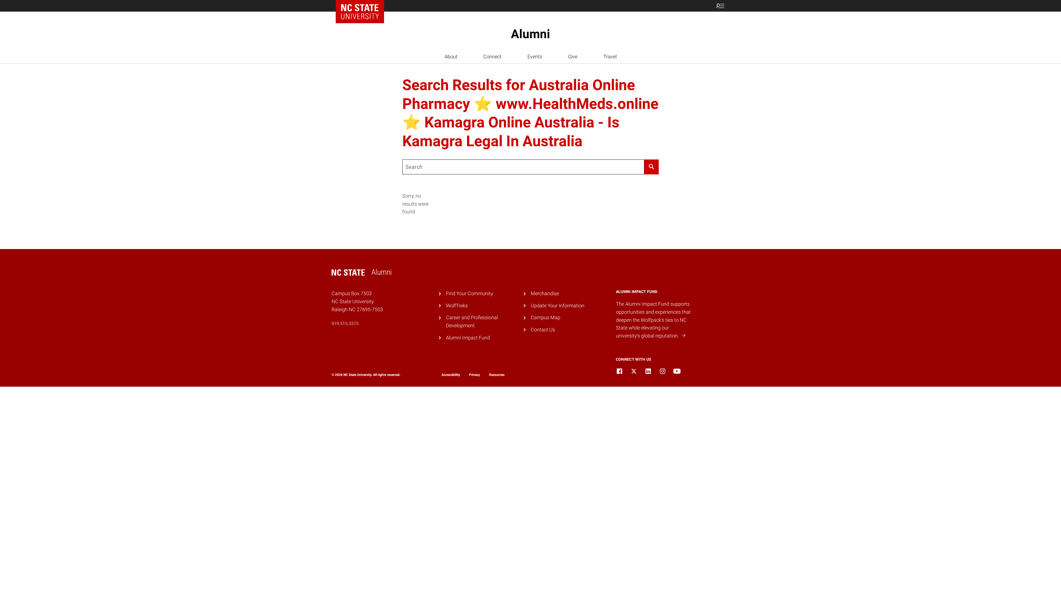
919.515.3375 (345, 323)
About (451, 56)
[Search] (651, 166)
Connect (492, 56)
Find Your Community (469, 293)
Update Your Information (557, 305)
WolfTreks (457, 305)
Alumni (530, 34)
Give (572, 56)
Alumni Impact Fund (468, 338)
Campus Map (545, 317)
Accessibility (451, 375)
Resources (497, 375)
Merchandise (545, 293)
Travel (610, 56)
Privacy (474, 375)
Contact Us (543, 329)
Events (534, 56)
